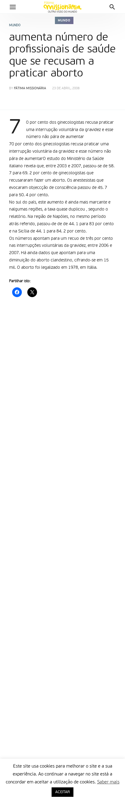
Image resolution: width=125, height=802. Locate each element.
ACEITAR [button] (62, 792)
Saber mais (108, 782)
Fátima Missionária (30, 88)
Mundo (64, 20)
